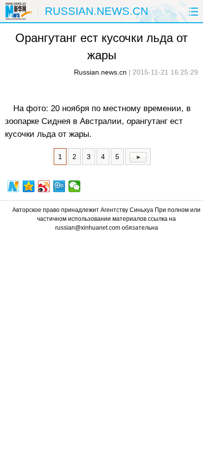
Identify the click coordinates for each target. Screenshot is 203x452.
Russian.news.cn (100, 72)
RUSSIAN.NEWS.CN (96, 11)
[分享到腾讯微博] (59, 186)
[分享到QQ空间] (29, 186)
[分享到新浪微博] (44, 186)
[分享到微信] (74, 186)
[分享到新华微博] (13, 186)
